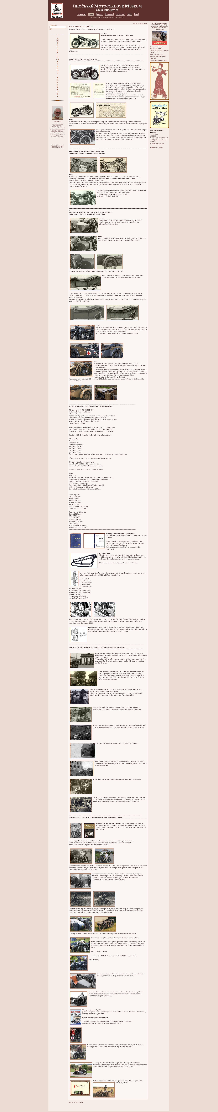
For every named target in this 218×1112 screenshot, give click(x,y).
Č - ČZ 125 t (154, 134)
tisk (136, 14)
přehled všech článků (156, 147)
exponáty (81, 14)
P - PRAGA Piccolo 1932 (157, 144)
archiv (91, 14)
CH (57, 59)
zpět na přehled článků (140, 23)
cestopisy (109, 14)
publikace (120, 14)
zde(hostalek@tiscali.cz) (57, 147)
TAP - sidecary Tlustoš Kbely (158, 60)
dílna (129, 14)
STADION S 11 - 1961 (156, 54)
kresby (99, 14)
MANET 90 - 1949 (155, 49)
